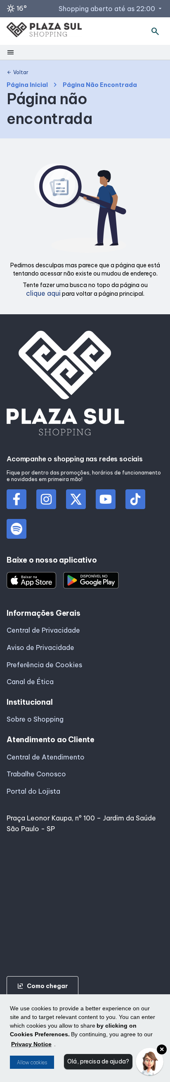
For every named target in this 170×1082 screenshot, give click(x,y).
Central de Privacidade (43, 630)
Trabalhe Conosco (36, 774)
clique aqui (43, 293)
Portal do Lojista (33, 791)
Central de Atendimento (46, 757)
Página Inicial (27, 85)
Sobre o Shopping (35, 719)
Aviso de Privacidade (40, 647)
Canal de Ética (30, 682)
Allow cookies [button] (32, 1062)
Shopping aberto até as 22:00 (111, 9)
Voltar (17, 72)
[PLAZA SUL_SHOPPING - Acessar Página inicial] (44, 31)
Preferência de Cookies (44, 665)
